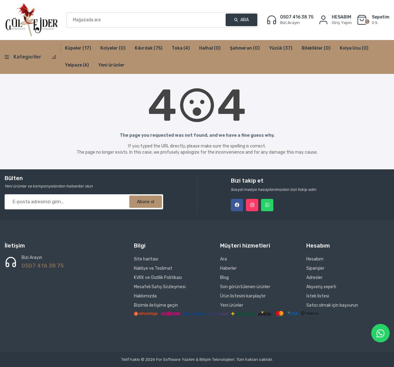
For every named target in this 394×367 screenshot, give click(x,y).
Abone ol (145, 201)
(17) (78, 48)
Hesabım (315, 259)
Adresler (314, 277)
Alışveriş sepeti (321, 286)
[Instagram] (252, 205)
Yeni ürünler (111, 65)
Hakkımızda (145, 296)
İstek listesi (317, 296)
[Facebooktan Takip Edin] (237, 205)
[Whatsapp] (267, 205)
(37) (280, 48)
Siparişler (315, 268)
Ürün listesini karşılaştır (243, 296)
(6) (77, 65)
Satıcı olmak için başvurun (332, 305)
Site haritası (146, 259)
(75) (149, 48)
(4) (181, 48)
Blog (224, 277)
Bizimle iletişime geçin (156, 305)
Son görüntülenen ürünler (245, 286)
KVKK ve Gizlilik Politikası (158, 277)
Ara (244, 19)
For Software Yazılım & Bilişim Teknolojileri (195, 359)
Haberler (228, 268)
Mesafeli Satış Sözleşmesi (160, 286)
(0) (113, 48)
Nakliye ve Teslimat (153, 268)
